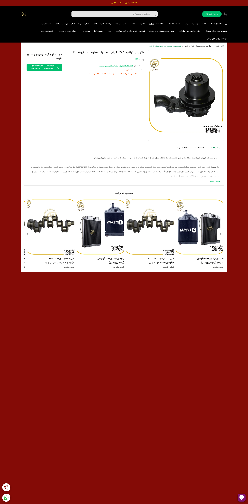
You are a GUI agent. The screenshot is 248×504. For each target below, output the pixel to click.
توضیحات (215, 147)
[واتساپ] (6, 498)
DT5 (137, 59)
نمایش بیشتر (214, 181)
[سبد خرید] (225, 14)
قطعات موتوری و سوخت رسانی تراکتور (165, 46)
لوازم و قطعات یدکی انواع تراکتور (197, 46)
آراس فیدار (219, 46)
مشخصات (199, 147)
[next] (27, 234)
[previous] (220, 234)
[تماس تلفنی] (6, 487)
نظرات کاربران (182, 147)
